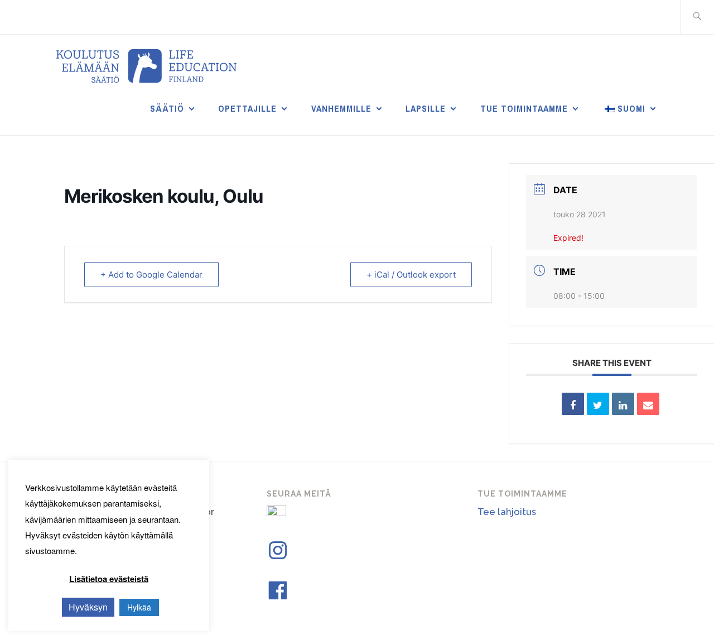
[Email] (648, 404)
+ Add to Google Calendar (151, 274)
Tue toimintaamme (524, 108)
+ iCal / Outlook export (411, 274)
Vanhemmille (341, 108)
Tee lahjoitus (506, 511)
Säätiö (167, 108)
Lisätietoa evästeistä (108, 579)
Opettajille (247, 108)
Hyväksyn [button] (88, 606)
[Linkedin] (623, 404)
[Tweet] (598, 404)
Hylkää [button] (139, 607)
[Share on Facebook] (573, 404)
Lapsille (426, 108)
